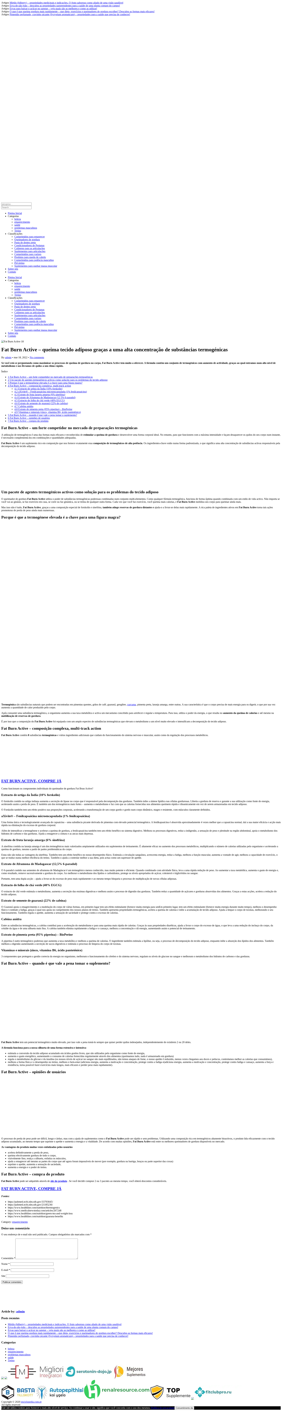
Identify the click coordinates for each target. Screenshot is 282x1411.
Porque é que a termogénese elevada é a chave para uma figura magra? (45, 382)
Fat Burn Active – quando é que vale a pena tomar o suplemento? (42, 415)
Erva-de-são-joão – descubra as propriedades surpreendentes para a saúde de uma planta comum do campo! (65, 5)
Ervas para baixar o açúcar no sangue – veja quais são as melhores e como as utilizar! (53, 8)
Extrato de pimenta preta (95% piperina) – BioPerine (43, 409)
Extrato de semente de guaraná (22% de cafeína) (41, 403)
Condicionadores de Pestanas (29, 245)
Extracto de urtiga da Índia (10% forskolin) (38, 388)
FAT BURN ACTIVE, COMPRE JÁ (31, 781)
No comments (37, 357)
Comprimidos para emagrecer (29, 236)
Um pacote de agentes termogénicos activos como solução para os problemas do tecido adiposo (58, 380)
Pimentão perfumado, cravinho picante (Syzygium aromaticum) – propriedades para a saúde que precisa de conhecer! (70, 14)
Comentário (8, 1258)
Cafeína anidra (23, 406)
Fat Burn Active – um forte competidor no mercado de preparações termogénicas (50, 377)
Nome (5, 1264)
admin (8, 357)
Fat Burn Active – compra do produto (28, 421)
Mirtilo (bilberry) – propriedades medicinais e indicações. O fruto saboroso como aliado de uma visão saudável (66, 2)
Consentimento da (184, 1408)
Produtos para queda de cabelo (30, 257)
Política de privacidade (162, 1407)
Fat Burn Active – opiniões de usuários (29, 418)
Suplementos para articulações (29, 251)
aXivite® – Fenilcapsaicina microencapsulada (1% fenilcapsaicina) (50, 391)
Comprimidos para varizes (27, 254)
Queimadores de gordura (27, 239)
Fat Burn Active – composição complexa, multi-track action (39, 385)
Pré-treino (19, 263)
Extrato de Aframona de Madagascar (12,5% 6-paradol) (44, 397)
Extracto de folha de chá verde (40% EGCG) (39, 400)
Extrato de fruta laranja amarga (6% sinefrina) (39, 394)
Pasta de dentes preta (25, 242)
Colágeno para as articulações (29, 248)
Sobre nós (13, 268)
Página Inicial (15, 213)
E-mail (5, 1270)
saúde (17, 225)
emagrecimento (22, 222)
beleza (17, 219)
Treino (17, 230)
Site (3, 1276)
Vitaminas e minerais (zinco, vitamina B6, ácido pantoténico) (47, 412)
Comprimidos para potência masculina (34, 260)
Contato (12, 271)
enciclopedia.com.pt (31, 1401)
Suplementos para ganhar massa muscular (35, 266)
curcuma (131, 704)
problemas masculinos (25, 227)
